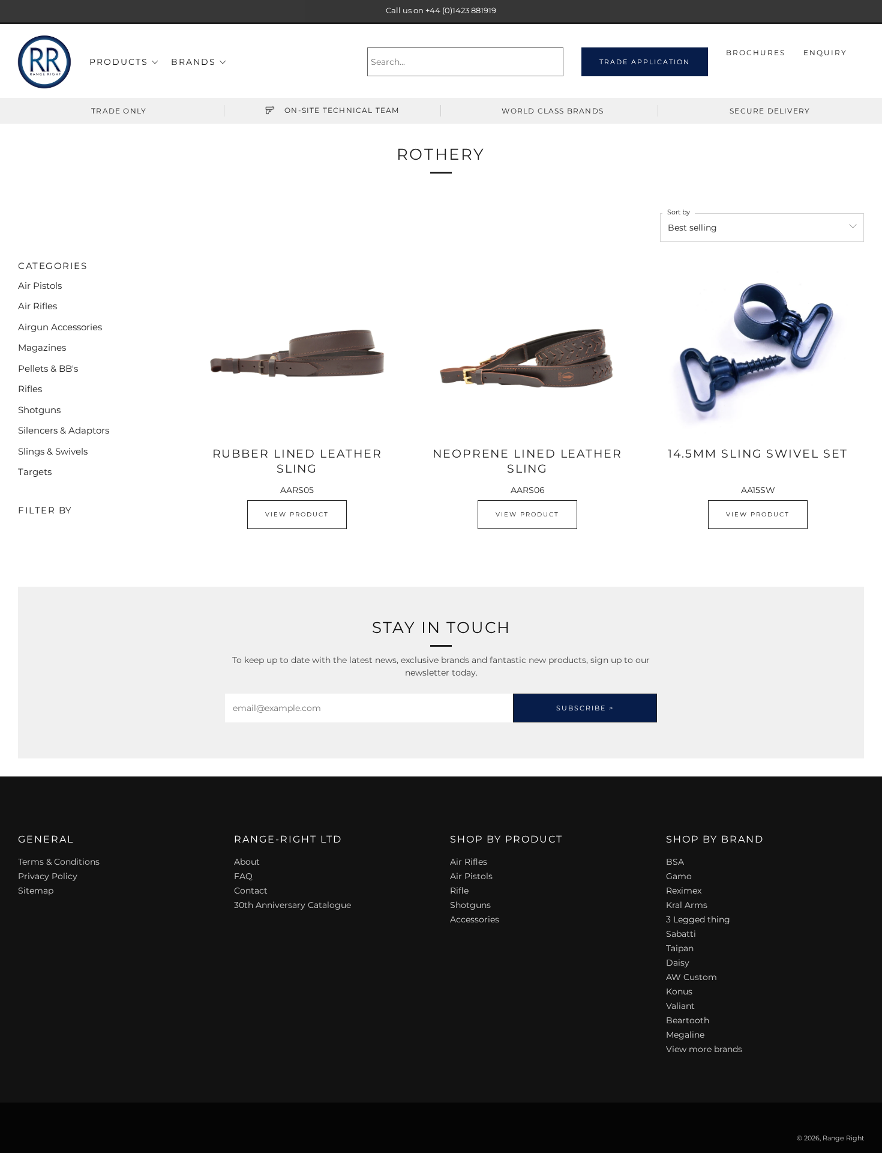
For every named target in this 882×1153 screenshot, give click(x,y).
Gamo (679, 876)
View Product (297, 514)
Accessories (474, 919)
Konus (679, 991)
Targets (35, 471)
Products (118, 61)
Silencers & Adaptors (63, 430)
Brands (193, 61)
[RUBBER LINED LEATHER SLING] (297, 350)
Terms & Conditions (59, 861)
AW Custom (691, 977)
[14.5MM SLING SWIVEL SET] (758, 350)
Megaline (685, 1034)
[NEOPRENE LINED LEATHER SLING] (527, 350)
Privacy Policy (47, 876)
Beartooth (687, 1020)
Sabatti (681, 933)
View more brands (704, 1049)
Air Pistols (40, 285)
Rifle (459, 890)
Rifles (30, 389)
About (247, 861)
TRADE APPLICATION (644, 62)
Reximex (683, 890)
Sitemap (35, 890)
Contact (251, 890)
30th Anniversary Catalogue (292, 905)
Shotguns (39, 410)
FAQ (243, 876)
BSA (675, 861)
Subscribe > (585, 708)
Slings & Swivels (53, 451)
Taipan (680, 948)
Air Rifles (37, 306)
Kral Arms (686, 905)
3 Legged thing (698, 919)
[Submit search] (555, 61)
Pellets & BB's (48, 368)
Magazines (42, 347)
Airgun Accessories (60, 327)
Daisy (677, 962)
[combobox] (465, 61)
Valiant (680, 1005)
